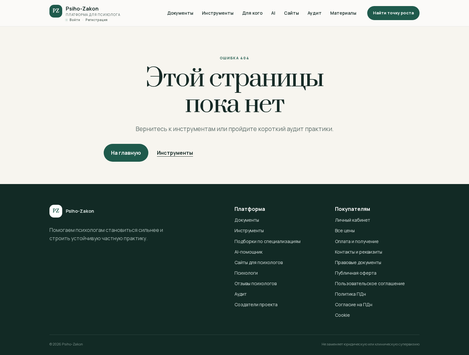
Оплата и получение (357, 241)
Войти (75, 19)
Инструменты (218, 13)
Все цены (345, 230)
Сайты (291, 13)
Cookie (342, 315)
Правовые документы (358, 262)
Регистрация (97, 19)
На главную (126, 152)
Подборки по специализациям (267, 241)
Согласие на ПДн (353, 304)
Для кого (252, 13)
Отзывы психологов (255, 283)
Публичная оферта (355, 273)
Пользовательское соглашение (370, 283)
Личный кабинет (352, 220)
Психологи (246, 273)
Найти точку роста (393, 13)
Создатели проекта (256, 304)
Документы (180, 13)
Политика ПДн (350, 294)
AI (273, 13)
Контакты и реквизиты (358, 252)
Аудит (315, 13)
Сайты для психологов (258, 262)
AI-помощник (248, 252)
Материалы (343, 13)
